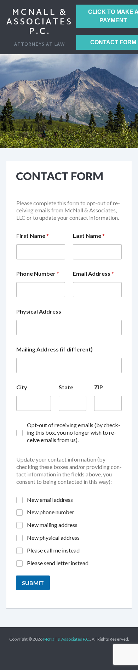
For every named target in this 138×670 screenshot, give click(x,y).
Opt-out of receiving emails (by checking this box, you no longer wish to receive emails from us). (73, 432)
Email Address (93, 273)
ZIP (98, 387)
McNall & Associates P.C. (39, 22)
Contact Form (59, 176)
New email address (50, 499)
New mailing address (52, 524)
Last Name (89, 235)
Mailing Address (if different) (54, 349)
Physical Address (38, 311)
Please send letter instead (57, 563)
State (66, 387)
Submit (33, 582)
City (21, 387)
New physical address (53, 537)
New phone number (50, 512)
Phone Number (37, 273)
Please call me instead (53, 550)
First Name (32, 235)
